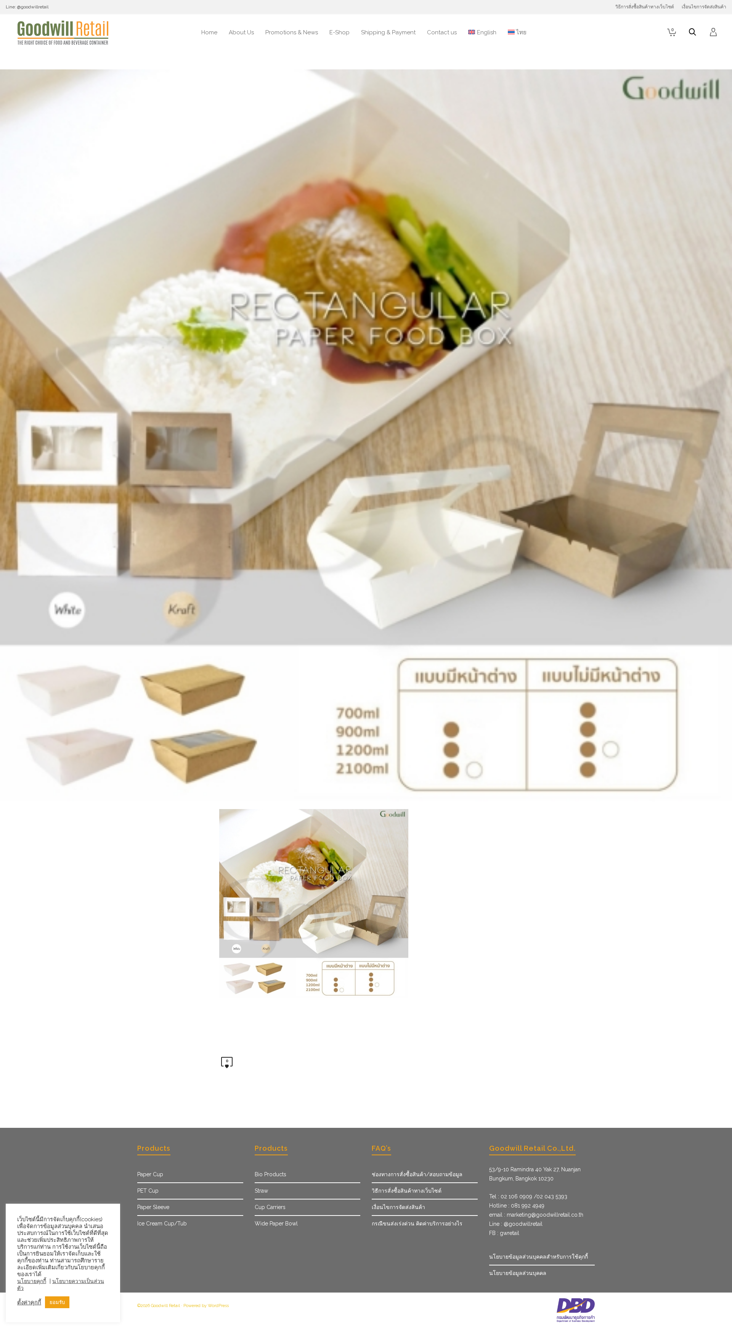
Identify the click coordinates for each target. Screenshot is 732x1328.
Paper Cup (150, 1174)
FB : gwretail (504, 1233)
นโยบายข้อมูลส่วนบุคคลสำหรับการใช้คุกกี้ (538, 1257)
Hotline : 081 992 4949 (516, 1206)
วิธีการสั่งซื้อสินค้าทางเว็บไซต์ (406, 1191)
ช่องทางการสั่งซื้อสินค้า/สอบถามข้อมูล (417, 1174)
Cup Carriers (270, 1207)
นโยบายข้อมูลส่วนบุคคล (517, 1273)
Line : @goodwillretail (516, 1224)
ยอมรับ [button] (57, 1302)
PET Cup (148, 1191)
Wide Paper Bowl (276, 1223)
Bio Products (270, 1174)
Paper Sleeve (153, 1207)
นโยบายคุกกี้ (31, 1281)
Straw (261, 1191)
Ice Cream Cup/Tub (162, 1223)
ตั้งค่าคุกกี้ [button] (29, 1302)
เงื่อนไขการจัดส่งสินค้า (398, 1207)
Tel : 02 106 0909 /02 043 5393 (528, 1196)
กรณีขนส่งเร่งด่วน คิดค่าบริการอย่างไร (417, 1223)
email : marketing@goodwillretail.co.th (536, 1215)
